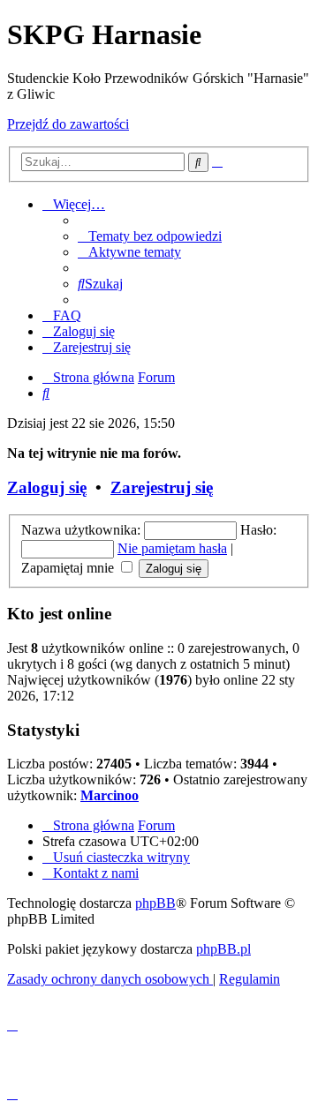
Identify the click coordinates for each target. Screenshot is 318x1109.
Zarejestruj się (161, 487)
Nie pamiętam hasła (172, 548)
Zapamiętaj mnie (69, 567)
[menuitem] (150, 236)
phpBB (155, 902)
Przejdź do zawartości (68, 123)
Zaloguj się (47, 487)
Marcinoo (109, 795)
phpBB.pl (223, 948)
